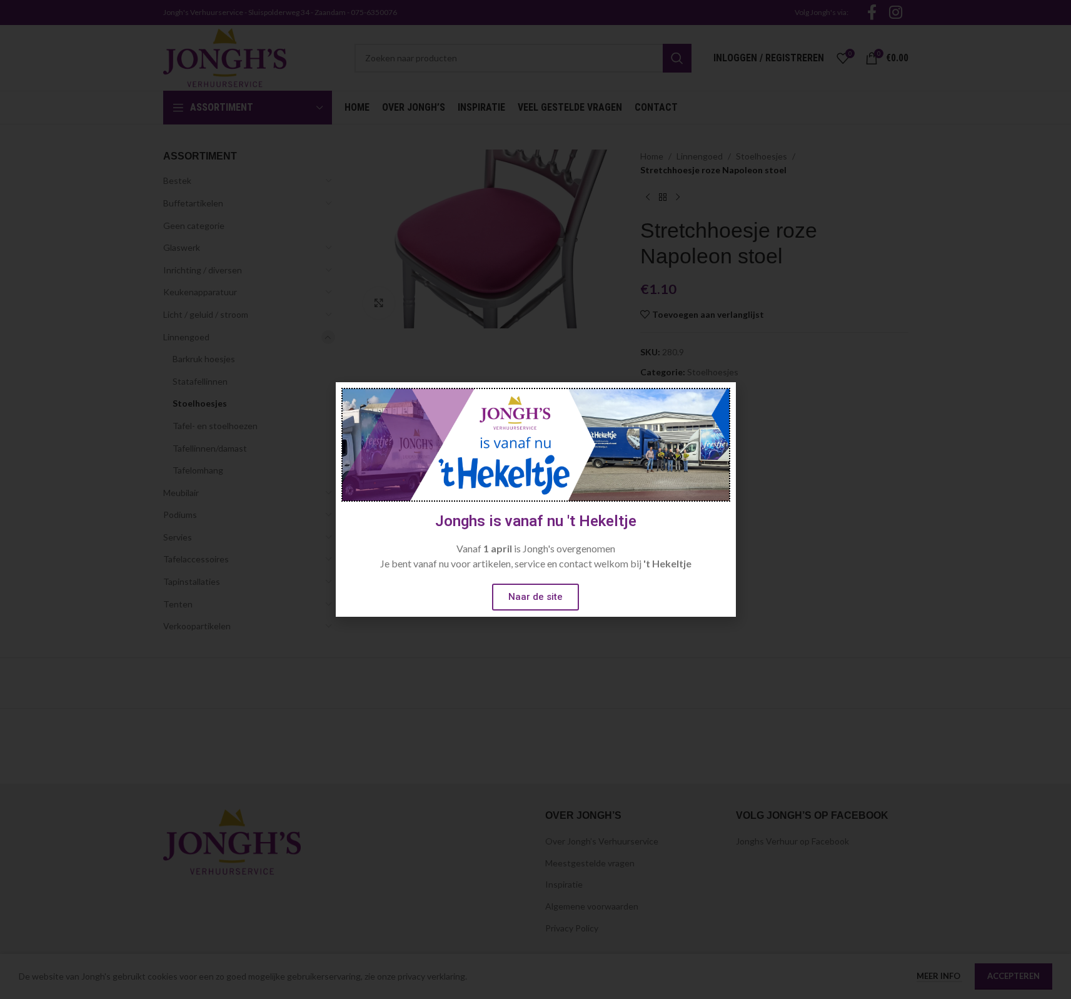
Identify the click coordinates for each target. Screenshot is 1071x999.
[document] (535, 499)
